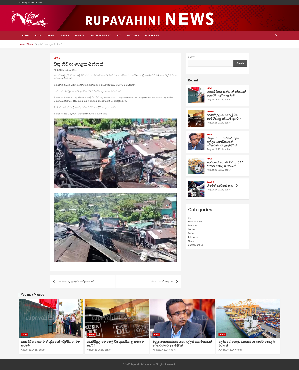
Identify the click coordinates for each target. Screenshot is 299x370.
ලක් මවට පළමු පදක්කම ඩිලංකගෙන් (76, 281)
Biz (119, 35)
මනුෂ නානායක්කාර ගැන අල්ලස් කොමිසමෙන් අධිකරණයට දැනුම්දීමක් (223, 141)
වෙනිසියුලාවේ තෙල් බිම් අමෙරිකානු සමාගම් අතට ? (224, 116)
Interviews (152, 35)
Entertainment (101, 35)
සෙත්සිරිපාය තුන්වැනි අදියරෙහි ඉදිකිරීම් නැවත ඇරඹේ (226, 93)
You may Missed (32, 294)
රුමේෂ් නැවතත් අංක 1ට (222, 185)
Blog (38, 35)
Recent (193, 80)
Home (25, 35)
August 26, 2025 (62, 70)
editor (74, 70)
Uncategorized (195, 245)
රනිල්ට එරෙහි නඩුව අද (161, 281)
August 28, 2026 (215, 99)
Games (65, 35)
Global (80, 35)
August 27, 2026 (215, 189)
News (50, 35)
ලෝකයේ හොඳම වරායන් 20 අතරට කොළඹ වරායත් (225, 164)
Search (191, 57)
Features (133, 35)
